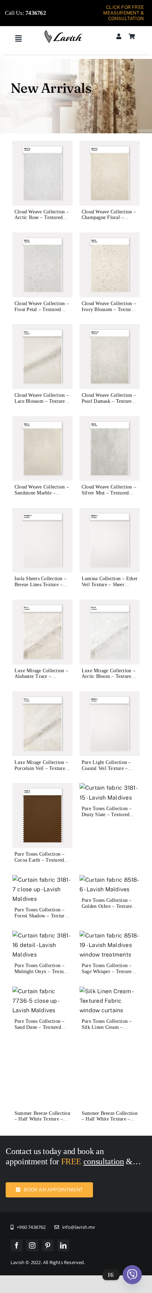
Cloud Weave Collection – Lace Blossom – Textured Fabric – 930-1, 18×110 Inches (41, 404)
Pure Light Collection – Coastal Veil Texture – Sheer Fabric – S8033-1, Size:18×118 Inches (107, 771)
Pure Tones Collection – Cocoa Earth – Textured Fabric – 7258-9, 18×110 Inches (40, 862)
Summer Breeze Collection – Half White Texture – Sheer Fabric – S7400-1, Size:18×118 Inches (42, 1086)
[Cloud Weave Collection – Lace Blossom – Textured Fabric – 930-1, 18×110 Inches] (42, 329)
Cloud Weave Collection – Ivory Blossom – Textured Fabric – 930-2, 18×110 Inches (109, 312)
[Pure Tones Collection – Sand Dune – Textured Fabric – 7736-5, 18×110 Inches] (42, 991)
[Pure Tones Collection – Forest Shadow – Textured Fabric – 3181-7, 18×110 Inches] (42, 879)
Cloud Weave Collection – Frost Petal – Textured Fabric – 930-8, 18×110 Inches (41, 312)
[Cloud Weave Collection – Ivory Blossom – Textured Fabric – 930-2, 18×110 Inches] (110, 237)
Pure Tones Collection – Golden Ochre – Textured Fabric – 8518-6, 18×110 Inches (108, 909)
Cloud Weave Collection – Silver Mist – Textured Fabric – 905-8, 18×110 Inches (109, 495)
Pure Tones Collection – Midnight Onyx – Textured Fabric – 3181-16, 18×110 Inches (42, 974)
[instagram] (32, 1209)
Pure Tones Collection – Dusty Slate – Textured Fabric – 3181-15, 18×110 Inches (109, 817)
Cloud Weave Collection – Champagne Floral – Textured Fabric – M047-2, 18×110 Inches (109, 220)
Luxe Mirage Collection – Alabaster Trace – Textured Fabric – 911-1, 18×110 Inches (41, 679)
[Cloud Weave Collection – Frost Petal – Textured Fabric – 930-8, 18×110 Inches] (42, 237)
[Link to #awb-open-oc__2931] (18, 38)
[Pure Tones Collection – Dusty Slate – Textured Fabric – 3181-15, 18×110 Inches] (110, 787)
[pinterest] (48, 1209)
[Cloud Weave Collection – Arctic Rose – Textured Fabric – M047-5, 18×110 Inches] (42, 145)
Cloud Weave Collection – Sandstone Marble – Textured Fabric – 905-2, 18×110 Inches (41, 495)
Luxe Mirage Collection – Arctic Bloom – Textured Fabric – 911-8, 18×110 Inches (108, 679)
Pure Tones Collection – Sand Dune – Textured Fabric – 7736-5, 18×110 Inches (40, 1030)
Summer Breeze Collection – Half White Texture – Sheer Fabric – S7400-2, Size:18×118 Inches (110, 1086)
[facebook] (17, 1209)
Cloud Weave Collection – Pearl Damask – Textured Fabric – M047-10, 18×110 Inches (109, 404)
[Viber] (132, 1274)
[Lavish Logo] (64, 32)
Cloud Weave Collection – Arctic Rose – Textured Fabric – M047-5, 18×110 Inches (41, 220)
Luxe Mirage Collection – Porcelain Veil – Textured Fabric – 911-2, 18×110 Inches (41, 771)
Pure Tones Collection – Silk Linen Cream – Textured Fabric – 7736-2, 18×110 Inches (109, 1030)
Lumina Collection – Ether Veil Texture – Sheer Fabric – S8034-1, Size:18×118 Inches (110, 587)
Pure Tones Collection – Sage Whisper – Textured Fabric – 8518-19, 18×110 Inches (109, 974)
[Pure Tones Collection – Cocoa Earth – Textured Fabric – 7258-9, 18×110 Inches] (42, 787)
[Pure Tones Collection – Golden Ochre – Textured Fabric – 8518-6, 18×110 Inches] (110, 879)
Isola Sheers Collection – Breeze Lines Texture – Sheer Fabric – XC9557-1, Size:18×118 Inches (42, 587)
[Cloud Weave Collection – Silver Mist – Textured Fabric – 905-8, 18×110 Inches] (110, 421)
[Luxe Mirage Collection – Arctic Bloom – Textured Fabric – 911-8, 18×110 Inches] (110, 604)
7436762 (35, 13)
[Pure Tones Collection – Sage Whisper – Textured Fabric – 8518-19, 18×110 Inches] (110, 935)
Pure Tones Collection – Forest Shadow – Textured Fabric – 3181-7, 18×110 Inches (41, 918)
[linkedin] (63, 1209)
